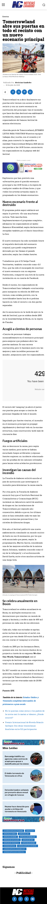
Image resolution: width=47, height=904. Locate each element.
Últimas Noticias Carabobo (27, 846)
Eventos (6, 16)
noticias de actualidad (11, 840)
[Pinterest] (24, 92)
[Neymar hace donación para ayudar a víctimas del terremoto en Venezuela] (36, 809)
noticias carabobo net (27, 837)
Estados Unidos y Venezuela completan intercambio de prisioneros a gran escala (21, 700)
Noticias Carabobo (23, 82)
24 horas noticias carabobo (13, 830)
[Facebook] (12, 92)
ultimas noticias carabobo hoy (14, 849)
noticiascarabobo (28, 843)
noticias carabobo (10, 837)
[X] (18, 92)
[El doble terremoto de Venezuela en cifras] (36, 776)
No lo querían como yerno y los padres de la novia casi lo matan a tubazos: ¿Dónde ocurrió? (24, 714)
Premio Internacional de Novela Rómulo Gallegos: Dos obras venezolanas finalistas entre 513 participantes (24, 725)
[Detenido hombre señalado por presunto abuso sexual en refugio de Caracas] (36, 792)
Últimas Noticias (9, 846)
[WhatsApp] (30, 92)
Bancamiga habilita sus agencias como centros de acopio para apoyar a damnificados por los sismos (17, 760)
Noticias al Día (24, 834)
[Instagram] (20, 899)
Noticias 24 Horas (10, 834)
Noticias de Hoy (28, 840)
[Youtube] (32, 899)
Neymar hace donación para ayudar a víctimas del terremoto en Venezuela (17, 809)
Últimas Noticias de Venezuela (14, 852)
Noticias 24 (30, 830)
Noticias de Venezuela (11, 843)
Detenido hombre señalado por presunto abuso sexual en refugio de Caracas (17, 792)
